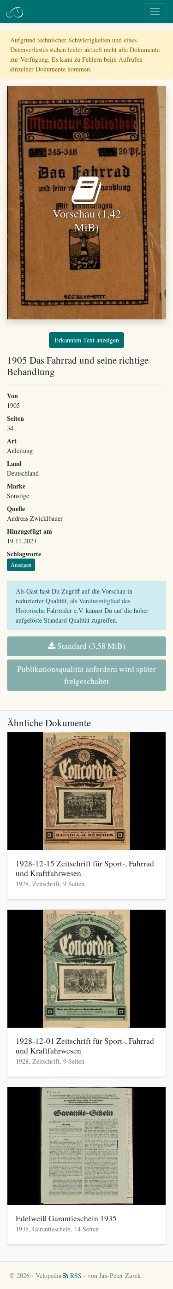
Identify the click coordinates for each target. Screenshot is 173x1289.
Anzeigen (21, 564)
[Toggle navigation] (155, 11)
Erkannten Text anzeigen (86, 339)
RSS (75, 1275)
